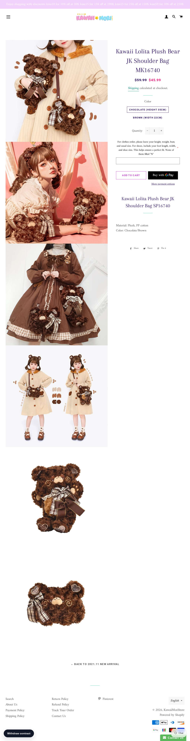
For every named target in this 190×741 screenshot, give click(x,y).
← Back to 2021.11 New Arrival (95, 664)
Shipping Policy (15, 716)
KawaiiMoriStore (174, 710)
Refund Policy (60, 704)
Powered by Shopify (172, 715)
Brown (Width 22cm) (147, 117)
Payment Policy (15, 710)
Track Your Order (63, 710)
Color (147, 101)
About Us (11, 704)
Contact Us (59, 716)
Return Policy (60, 699)
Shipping (133, 88)
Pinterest (107, 699)
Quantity (137, 130)
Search (10, 699)
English (175, 701)
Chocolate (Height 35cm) (147, 109)
